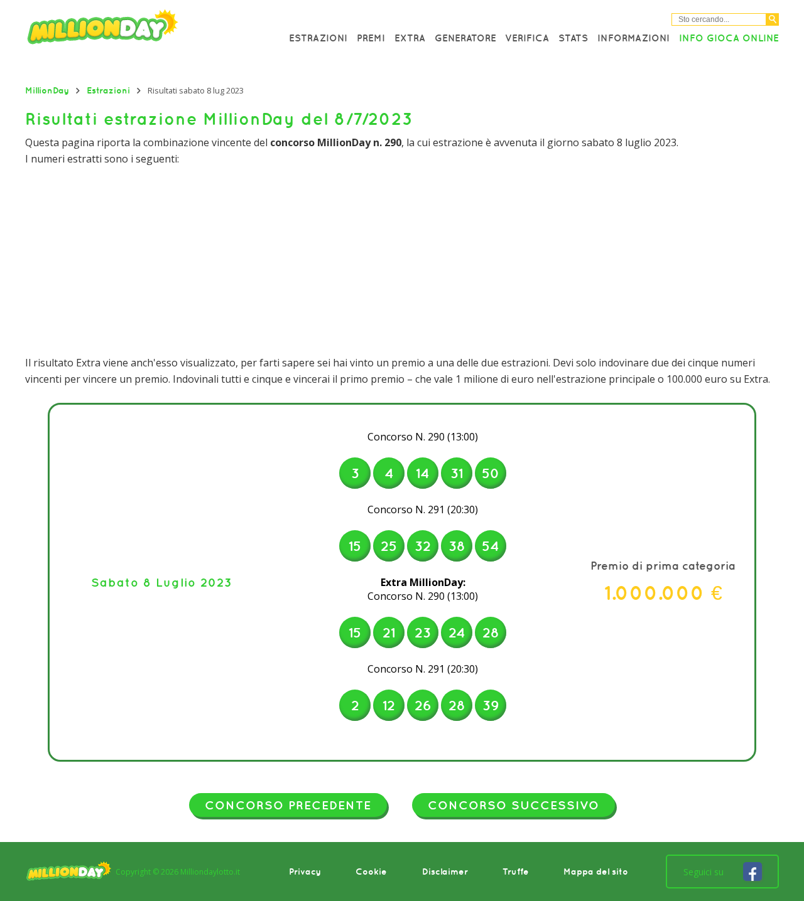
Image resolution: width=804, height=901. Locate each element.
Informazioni (633, 37)
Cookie (371, 871)
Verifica (527, 37)
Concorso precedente (288, 805)
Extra (409, 37)
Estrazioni (318, 37)
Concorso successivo (513, 805)
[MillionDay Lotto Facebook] (752, 871)
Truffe (516, 871)
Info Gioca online (729, 37)
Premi (371, 37)
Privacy (305, 871)
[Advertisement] (402, 261)
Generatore (465, 37)
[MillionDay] (138, 29)
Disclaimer (445, 871)
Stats (573, 37)
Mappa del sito (595, 871)
